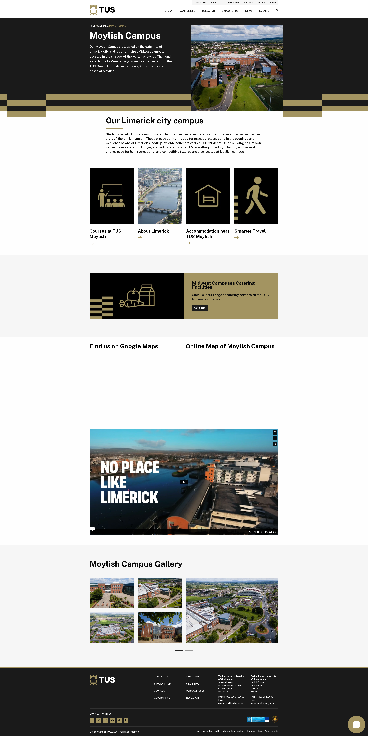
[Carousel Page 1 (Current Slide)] (179, 650)
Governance (162, 697)
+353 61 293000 (265, 697)
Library (261, 2)
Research (208, 10)
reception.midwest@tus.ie (262, 703)
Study (168, 10)
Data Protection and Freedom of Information (220, 731)
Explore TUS (230, 10)
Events (264, 10)
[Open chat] (356, 724)
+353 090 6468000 (234, 697)
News (248, 10)
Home (92, 26)
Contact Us (200, 2)
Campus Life (187, 10)
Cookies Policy (254, 731)
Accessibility (271, 731)
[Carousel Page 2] (189, 650)
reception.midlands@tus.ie (230, 703)
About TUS (216, 2)
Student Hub (232, 2)
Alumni (272, 2)
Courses (159, 690)
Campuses (102, 26)
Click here (200, 307)
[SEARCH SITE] (277, 10)
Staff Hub (248, 2)
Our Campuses (195, 690)
